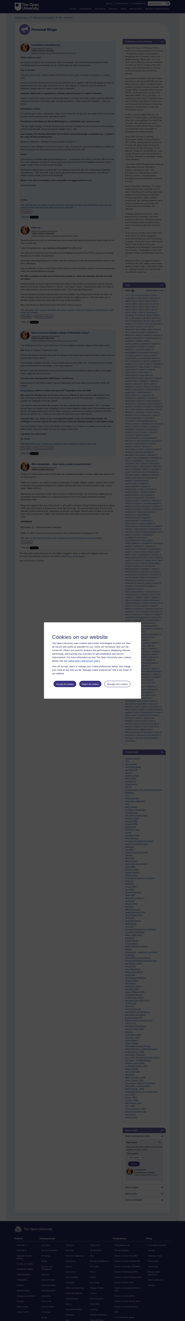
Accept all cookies (65, 684)
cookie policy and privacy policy (84, 661)
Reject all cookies (90, 684)
